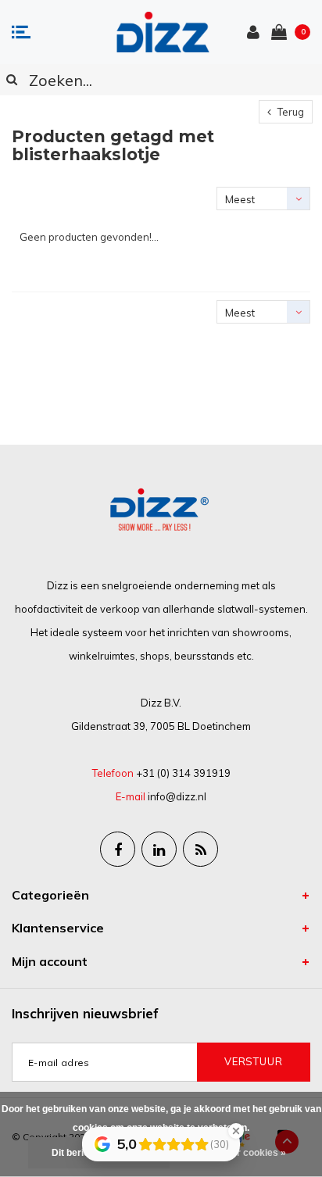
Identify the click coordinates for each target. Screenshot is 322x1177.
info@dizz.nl (177, 796)
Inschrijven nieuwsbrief (85, 1013)
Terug (289, 112)
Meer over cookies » (240, 1152)
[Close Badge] (236, 1131)
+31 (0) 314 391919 (183, 773)
